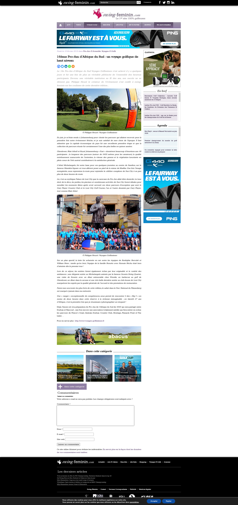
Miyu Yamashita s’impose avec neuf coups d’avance (75, 480)
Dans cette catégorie (99, 351)
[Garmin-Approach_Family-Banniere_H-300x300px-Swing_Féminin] (162, 68)
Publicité (133, 489)
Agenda (162, 125)
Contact (103, 489)
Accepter (153, 501)
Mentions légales (145, 489)
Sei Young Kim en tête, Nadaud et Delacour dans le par (76, 478)
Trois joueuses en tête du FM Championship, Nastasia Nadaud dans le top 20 (84, 476)
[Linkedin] (65, 66)
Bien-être (123, 462)
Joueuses (167, 462)
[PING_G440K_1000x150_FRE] (118, 47)
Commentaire (63, 404)
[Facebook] (58, 66)
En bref (162, 91)
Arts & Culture (112, 462)
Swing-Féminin (92, 489)
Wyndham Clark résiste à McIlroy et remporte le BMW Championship (81, 482)
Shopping (142, 462)
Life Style (133, 462)
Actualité (101, 462)
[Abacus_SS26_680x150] (99, 335)
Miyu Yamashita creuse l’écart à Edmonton (72, 484)
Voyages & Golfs (108, 51)
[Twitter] (62, 66)
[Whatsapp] (69, 66)
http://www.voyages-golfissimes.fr (89, 321)
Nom (59, 429)
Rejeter (168, 501)
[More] (73, 66)
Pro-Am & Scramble (92, 51)
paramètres (134, 502)
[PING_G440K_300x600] (162, 190)
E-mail (60, 434)
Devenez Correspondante (118, 489)
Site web (61, 439)
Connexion (147, 2)
